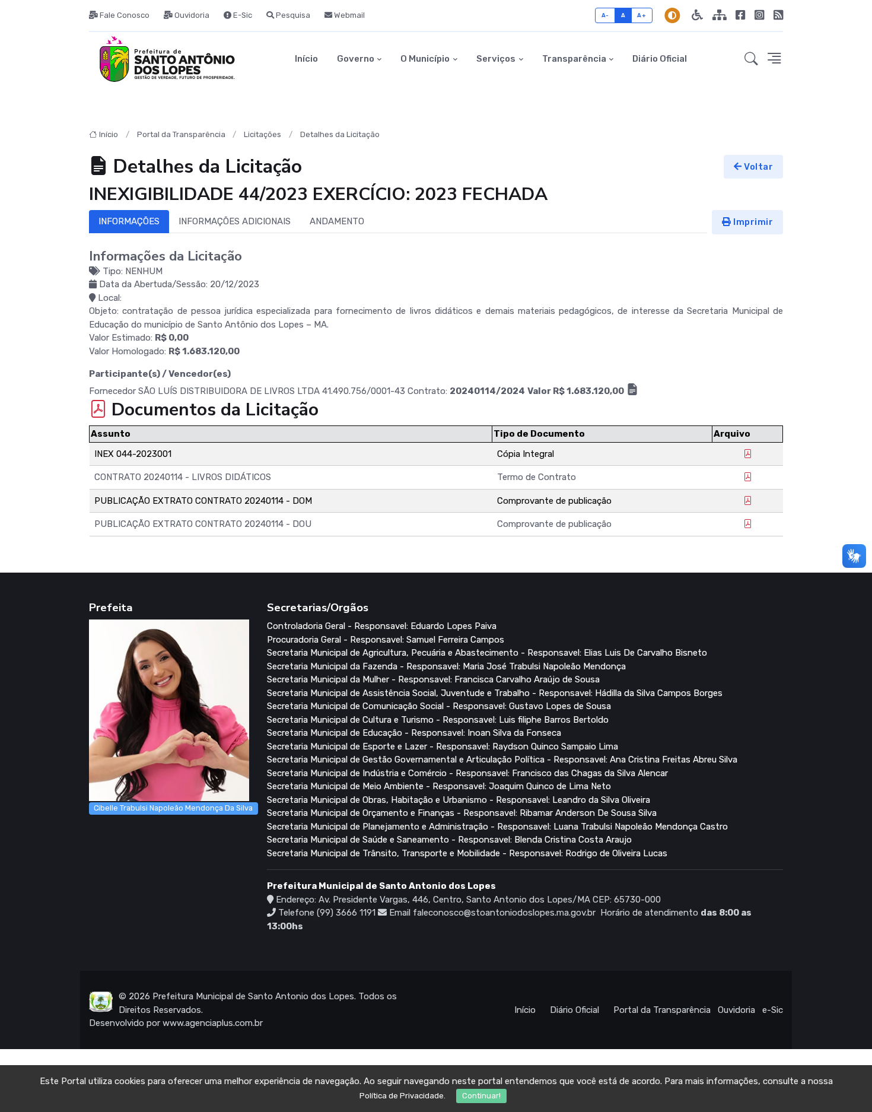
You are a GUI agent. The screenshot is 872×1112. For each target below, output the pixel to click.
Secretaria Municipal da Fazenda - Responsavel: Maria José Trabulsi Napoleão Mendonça (446, 666)
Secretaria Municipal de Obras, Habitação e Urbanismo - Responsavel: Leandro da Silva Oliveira (458, 800)
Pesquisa (292, 15)
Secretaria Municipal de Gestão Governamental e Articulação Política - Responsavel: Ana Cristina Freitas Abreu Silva (502, 759)
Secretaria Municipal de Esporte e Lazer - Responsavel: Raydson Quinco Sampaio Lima (442, 746)
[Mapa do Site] (719, 15)
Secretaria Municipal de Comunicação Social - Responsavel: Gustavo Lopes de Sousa (439, 706)
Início (306, 58)
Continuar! (481, 1095)
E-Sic (241, 15)
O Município (425, 58)
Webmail (348, 15)
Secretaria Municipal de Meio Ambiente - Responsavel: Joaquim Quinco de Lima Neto (439, 786)
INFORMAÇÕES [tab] (129, 221)
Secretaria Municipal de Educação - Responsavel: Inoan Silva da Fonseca (414, 732)
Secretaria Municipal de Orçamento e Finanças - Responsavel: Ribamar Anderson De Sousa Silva (462, 813)
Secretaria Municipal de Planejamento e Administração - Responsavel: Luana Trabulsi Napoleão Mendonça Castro (497, 826)
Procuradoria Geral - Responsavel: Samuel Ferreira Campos (385, 639)
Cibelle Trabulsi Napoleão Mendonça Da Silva (173, 807)
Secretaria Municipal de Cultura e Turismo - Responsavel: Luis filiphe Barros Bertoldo (438, 719)
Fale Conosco (123, 15)
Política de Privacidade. (402, 1095)
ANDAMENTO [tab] (337, 221)
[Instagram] (759, 15)
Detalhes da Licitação (340, 134)
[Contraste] (672, 15)
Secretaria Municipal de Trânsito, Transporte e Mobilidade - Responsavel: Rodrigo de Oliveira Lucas (467, 853)
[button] (751, 59)
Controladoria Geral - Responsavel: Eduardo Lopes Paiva (382, 626)
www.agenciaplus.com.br (213, 1023)
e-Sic (772, 1010)
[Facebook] (740, 15)
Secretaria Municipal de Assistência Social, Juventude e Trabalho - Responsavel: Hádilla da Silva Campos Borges (495, 693)
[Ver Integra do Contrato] (632, 391)
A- (605, 15)
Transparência (574, 58)
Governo (355, 58)
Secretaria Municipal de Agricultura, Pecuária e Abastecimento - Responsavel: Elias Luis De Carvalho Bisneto (487, 652)
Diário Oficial (659, 58)
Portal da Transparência (181, 134)
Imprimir (752, 222)
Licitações (262, 134)
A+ (641, 15)
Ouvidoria (191, 15)
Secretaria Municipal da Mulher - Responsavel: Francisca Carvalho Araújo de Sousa (433, 679)
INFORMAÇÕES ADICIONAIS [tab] (235, 221)
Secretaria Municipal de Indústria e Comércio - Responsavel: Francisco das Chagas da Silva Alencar (467, 773)
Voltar (758, 166)
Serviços (495, 58)
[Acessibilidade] (697, 15)
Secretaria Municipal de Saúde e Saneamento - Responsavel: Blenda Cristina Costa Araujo (449, 839)
